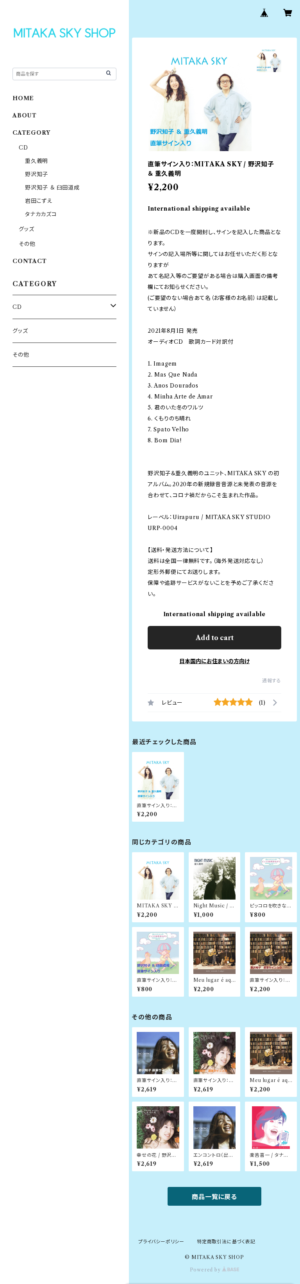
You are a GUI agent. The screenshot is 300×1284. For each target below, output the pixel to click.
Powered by (206, 1270)
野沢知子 (36, 174)
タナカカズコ (41, 214)
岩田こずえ (38, 200)
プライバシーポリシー (161, 1241)
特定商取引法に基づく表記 (226, 1241)
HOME (23, 98)
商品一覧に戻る (214, 1197)
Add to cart (215, 638)
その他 (27, 243)
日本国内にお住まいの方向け (214, 661)
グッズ (26, 229)
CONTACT (29, 261)
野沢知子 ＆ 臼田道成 (52, 187)
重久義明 (36, 160)
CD (23, 147)
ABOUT (24, 115)
